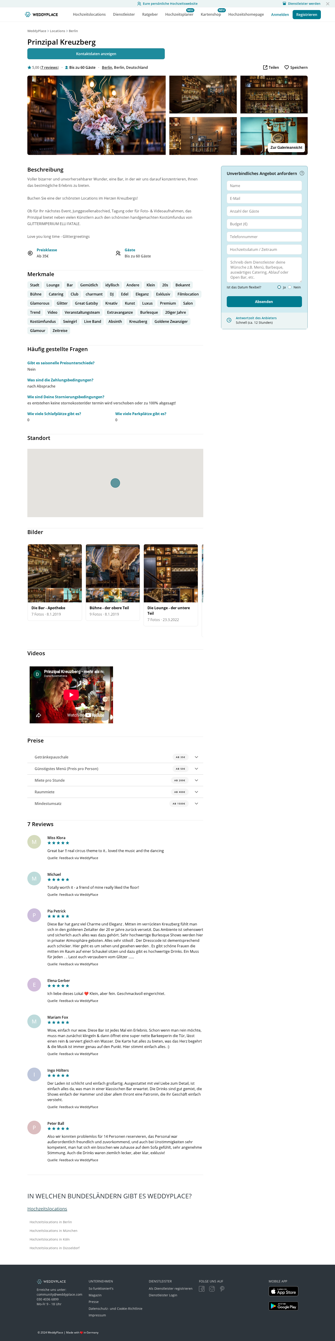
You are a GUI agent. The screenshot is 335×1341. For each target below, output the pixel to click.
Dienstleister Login (163, 1295)
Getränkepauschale (110, 757)
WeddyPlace (36, 31)
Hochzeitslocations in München (53, 1231)
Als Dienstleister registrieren (171, 1288)
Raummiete (110, 791)
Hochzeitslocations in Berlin (51, 1222)
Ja (284, 287)
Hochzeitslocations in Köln (50, 1239)
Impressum (97, 1315)
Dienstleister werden (304, 4)
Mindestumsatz (110, 803)
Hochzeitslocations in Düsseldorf (55, 1248)
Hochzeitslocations (47, 1209)
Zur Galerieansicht (286, 147)
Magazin (95, 1295)
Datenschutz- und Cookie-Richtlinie (115, 1308)
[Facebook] (201, 1289)
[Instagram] (212, 1289)
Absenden (264, 301)
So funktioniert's (101, 1288)
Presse (94, 1302)
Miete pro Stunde (110, 780)
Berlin (73, 31)
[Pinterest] (222, 1289)
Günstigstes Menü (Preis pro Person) (110, 768)
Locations (57, 31)
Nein (297, 287)
